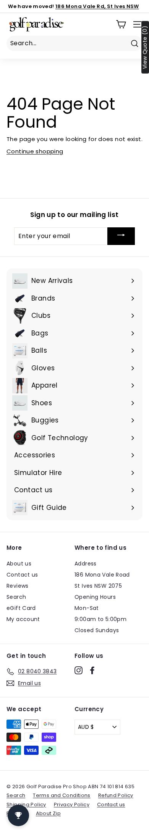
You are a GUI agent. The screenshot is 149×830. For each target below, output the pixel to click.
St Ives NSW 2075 (98, 586)
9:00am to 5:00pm (100, 619)
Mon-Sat (86, 608)
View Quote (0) (145, 47)
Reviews (17, 586)
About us (18, 563)
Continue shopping (34, 151)
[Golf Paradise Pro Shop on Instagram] (78, 670)
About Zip (48, 813)
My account (23, 619)
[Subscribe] (121, 236)
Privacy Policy (71, 804)
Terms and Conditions (62, 795)
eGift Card (21, 608)
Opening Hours (95, 597)
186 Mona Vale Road (102, 575)
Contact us (22, 575)
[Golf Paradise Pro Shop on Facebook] (92, 670)
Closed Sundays (96, 630)
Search (16, 597)
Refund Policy (115, 795)
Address (85, 563)
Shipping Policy (26, 804)
